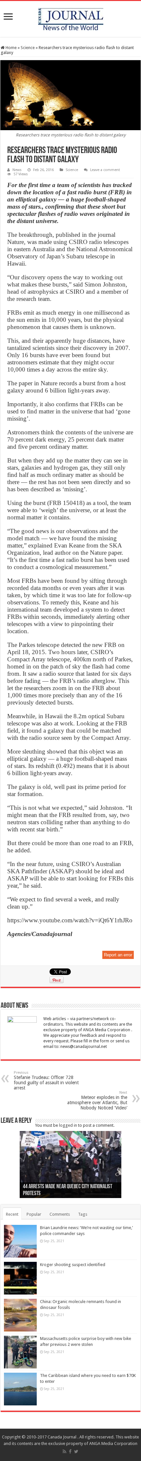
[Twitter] (76, 1451)
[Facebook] (70, 1451)
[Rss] (64, 1451)
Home (11, 47)
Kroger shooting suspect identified (72, 1264)
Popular (34, 1214)
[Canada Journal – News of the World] (70, 18)
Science (28, 47)
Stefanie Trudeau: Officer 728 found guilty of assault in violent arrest (46, 1080)
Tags (82, 1214)
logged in (68, 1125)
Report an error (118, 954)
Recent (12, 1214)
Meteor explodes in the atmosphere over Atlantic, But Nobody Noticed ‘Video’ (97, 1100)
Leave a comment (105, 170)
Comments (60, 1214)
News (17, 170)
